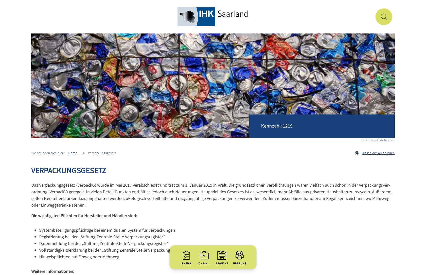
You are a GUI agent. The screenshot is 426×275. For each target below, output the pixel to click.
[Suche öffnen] (384, 17)
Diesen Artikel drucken (378, 153)
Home (72, 153)
